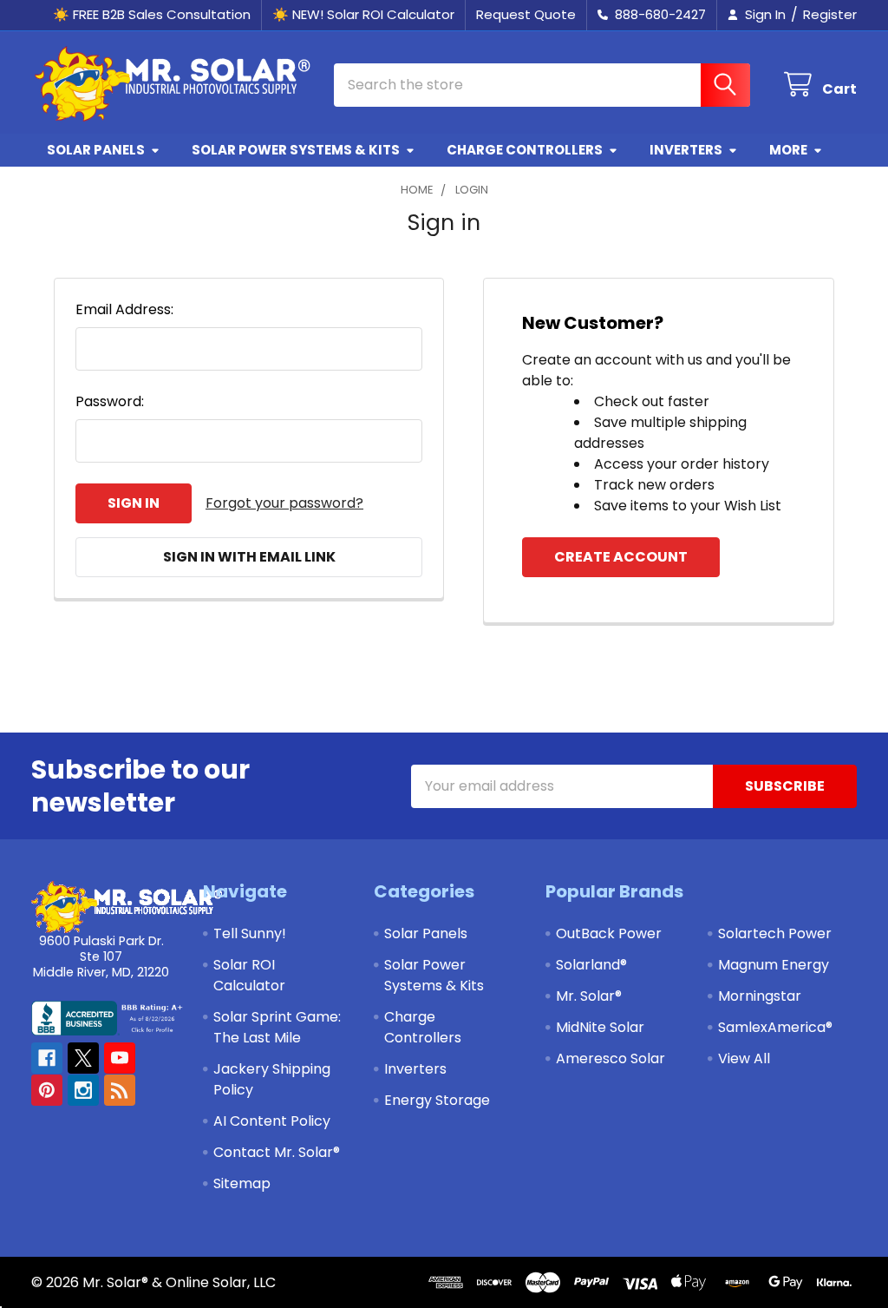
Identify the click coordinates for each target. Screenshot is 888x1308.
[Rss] (119, 1090)
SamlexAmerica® (775, 1027)
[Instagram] (83, 1090)
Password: (109, 401)
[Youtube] (119, 1058)
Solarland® (591, 965)
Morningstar (759, 996)
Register (830, 14)
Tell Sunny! (249, 933)
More (788, 150)
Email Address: (124, 309)
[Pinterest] (46, 1090)
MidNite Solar (600, 1027)
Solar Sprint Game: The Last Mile (277, 1027)
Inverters (686, 150)
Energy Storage (437, 1100)
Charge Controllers (525, 150)
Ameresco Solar (610, 1058)
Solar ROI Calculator (249, 975)
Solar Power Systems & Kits (296, 150)
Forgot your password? (284, 503)
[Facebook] (46, 1058)
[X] (83, 1058)
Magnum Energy (773, 965)
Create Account (621, 557)
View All (744, 1058)
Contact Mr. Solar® (276, 1152)
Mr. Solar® (589, 996)
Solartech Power (775, 933)
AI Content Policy (271, 1121)
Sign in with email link (249, 557)
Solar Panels (96, 150)
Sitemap (242, 1183)
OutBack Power (609, 933)
